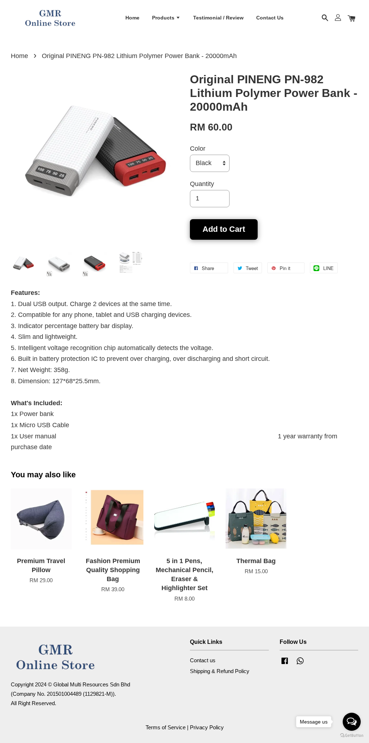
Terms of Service (166, 727)
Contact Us (270, 18)
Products (164, 18)
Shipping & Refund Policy (219, 671)
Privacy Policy (207, 727)
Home (132, 18)
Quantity (202, 183)
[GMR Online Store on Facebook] (285, 664)
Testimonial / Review (218, 18)
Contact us (202, 660)
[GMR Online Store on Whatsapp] (300, 664)
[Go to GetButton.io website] (351, 735)
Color (197, 148)
